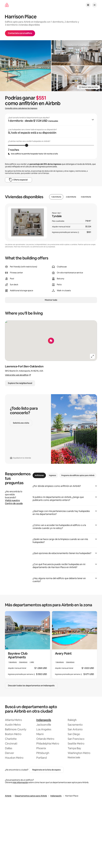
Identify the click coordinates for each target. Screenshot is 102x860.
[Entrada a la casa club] (76, 78)
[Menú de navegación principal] (94, 4)
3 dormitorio (86, 197)
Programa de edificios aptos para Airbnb (77, 475)
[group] (51, 136)
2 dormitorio (71, 197)
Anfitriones (39, 475)
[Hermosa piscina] (25, 65)
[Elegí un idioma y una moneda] (88, 4)
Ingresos (52, 475)
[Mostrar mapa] (51, 340)
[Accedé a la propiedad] (27, 645)
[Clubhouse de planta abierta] (76, 52)
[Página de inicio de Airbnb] (7, 5)
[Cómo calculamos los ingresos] (78, 232)
